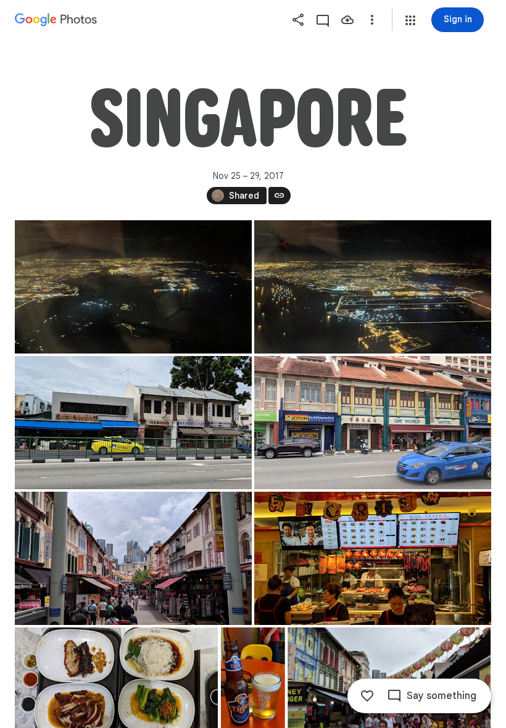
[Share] (298, 19)
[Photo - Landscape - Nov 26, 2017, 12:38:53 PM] (372, 558)
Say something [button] (441, 696)
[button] (410, 20)
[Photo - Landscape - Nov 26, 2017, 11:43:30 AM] (372, 422)
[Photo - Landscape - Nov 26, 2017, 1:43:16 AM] (372, 287)
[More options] (372, 19)
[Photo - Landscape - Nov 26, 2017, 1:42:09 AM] (133, 287)
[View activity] (322, 19)
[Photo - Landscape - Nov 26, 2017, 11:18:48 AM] (133, 422)
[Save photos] (347, 19)
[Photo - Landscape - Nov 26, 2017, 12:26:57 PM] (133, 558)
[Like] (367, 696)
